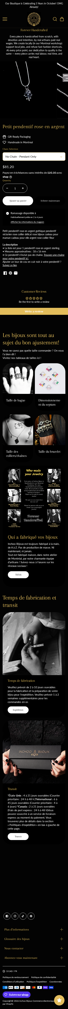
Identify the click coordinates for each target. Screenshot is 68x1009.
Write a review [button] (34, 311)
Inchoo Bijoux (25, 1001)
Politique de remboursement (16, 977)
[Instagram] (15, 916)
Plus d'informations (16, 929)
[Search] (54, 19)
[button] (61, 19)
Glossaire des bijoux (17, 939)
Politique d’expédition (37, 981)
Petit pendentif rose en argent (34, 126)
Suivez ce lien (10, 265)
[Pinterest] (31, 916)
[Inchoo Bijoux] (34, 19)
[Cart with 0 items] (61, 19)
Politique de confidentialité (43, 977)
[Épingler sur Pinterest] (10, 273)
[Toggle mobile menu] (14, 19)
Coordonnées (56, 981)
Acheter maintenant (50, 200)
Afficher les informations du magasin (27, 222)
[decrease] (7, 188)
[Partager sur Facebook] (5, 273)
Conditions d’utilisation (13, 981)
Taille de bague (15, 400)
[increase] (22, 188)
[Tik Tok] (23, 916)
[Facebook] (6, 916)
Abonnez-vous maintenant (20, 958)
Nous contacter (13, 948)
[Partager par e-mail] (15, 273)
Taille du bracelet (49, 452)
